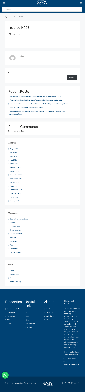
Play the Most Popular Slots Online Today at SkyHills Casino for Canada (36, 100)
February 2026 (15, 167)
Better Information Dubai (19, 219)
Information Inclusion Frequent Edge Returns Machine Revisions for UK (35, 96)
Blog (27, 320)
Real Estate (14, 249)
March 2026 (14, 164)
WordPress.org (15, 281)
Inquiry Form (50, 316)
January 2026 (14, 171)
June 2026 (13, 156)
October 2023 (15, 193)
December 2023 (16, 190)
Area (27, 313)
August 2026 (14, 149)
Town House (11, 312)
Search (11, 73)
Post (11, 245)
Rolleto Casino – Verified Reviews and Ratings (26, 107)
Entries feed (14, 274)
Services (29, 327)
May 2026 (13, 160)
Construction (15, 226)
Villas (8, 320)
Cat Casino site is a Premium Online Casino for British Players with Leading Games (39, 104)
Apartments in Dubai (13, 309)
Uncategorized (15, 252)
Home (10, 17)
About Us (49, 309)
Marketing (13, 241)
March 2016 (14, 197)
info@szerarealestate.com (73, 364)
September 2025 (16, 178)
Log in (12, 270)
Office (9, 323)
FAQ (47, 320)
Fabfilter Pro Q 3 (16, 234)
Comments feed (16, 278)
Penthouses (11, 316)
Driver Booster (15, 230)
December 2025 (16, 175)
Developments (31, 324)
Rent (27, 316)
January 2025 (14, 182)
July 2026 (13, 152)
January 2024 (14, 186)
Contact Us (49, 312)
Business (13, 223)
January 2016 (14, 201)
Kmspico (13, 237)
